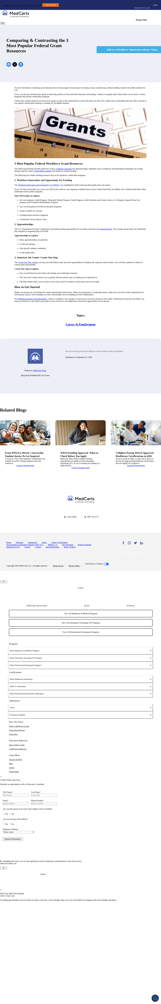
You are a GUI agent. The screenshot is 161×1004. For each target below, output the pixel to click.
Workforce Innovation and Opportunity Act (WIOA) (39, 185)
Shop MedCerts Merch (132, 553)
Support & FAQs (13, 547)
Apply (80, 597)
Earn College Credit (17, 745)
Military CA (52, 545)
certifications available (42, 171)
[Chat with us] (155, 998)
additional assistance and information (32, 299)
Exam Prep (13, 734)
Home (8, 542)
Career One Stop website (28, 262)
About (44, 542)
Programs (19, 542)
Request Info (141, 20)
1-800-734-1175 (142, 4)
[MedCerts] (15, 17)
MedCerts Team (39, 370)
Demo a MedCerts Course (19, 726)
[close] (1, 776)
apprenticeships (106, 229)
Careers (27, 547)
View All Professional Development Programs (81, 632)
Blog (87, 605)
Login (155, 5)
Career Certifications (59, 542)
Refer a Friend (69, 547)
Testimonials (14, 772)
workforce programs (64, 169)
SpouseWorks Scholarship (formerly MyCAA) (24, 545)
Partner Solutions (84, 545)
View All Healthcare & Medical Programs (80, 613)
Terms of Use (58, 566)
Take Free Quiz (50, 5)
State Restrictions (52, 547)
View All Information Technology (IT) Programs (81, 623)
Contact (38, 547)
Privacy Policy (74, 566)
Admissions (32, 542)
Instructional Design (17, 730)
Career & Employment (80, 324)
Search (130, 605)
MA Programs (67, 545)
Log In (80, 588)
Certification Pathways (18, 749)
